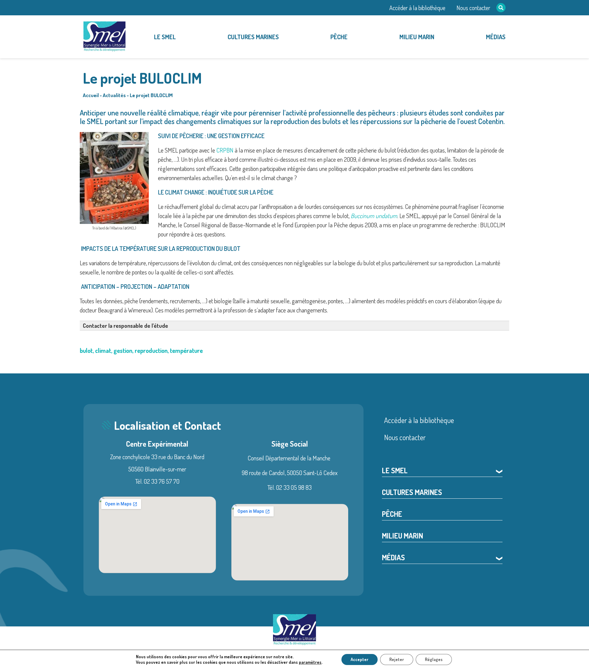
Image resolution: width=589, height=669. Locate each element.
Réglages (434, 659)
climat (103, 350)
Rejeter (396, 659)
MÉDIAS (496, 37)
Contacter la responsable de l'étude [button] (125, 325)
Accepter (359, 659)
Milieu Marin (416, 37)
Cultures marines (253, 37)
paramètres (310, 662)
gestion (123, 350)
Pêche (339, 37)
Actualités (114, 95)
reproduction (151, 350)
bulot (86, 350)
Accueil (91, 95)
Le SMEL (165, 37)
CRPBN (224, 150)
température (186, 350)
